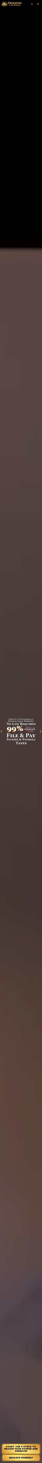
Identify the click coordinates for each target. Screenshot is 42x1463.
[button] (38, 4)
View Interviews (24, 737)
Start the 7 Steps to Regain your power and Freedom (21, 1448)
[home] (12, 4)
